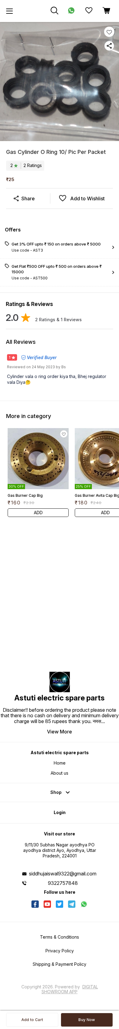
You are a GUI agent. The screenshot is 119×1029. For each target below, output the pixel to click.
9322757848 (63, 883)
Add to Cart (32, 1019)
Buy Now (86, 1019)
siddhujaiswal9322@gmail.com (62, 873)
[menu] (9, 11)
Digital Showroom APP (69, 989)
